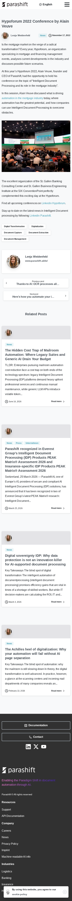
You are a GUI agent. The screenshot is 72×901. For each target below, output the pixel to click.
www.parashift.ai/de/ (36, 260)
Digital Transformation (14, 226)
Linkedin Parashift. (40, 215)
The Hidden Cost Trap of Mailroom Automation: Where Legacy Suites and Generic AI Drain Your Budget (35, 354)
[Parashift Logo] (18, 770)
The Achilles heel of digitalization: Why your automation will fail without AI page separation (35, 653)
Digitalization (37, 226)
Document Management (15, 239)
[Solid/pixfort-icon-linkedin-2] (28, 746)
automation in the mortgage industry (22, 98)
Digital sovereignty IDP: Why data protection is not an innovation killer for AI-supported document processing (35, 560)
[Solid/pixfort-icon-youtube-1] (44, 746)
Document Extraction (38, 232)
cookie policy (19, 894)
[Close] (64, 892)
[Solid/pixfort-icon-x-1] (36, 746)
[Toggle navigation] (67, 4)
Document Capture (13, 232)
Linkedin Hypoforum (53, 203)
